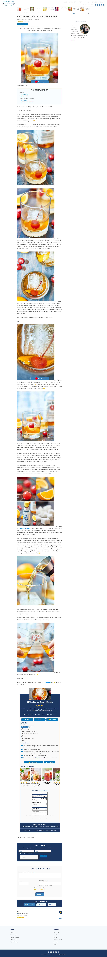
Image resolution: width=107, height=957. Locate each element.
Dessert (56, 942)
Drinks (24, 13)
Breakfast (56, 932)
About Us (73, 39)
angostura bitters (25, 528)
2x (23, 724)
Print (27, 719)
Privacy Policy (14, 942)
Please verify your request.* (26, 853)
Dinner (56, 937)
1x (21, 724)
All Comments (29, 905)
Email (43, 881)
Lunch (55, 935)
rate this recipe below (38, 757)
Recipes (20, 13)
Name (20, 881)
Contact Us (13, 939)
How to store (24, 100)
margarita (48, 682)
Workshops (13, 935)
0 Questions (41, 905)
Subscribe (43, 856)
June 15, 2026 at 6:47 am (22, 915)
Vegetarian (32, 837)
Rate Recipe (53, 719)
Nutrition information (27, 102)
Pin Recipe (50, 762)
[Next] (89, 9)
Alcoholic (29, 13)
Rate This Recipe (34, 762)
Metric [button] (32, 726)
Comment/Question (27, 872)
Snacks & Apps (58, 939)
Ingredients (24, 94)
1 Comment (37, 19)
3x (25, 724)
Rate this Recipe (39, 887)
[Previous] (18, 9)
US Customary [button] (24, 726)
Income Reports (14, 937)
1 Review (52, 905)
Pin (40, 719)
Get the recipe (25, 96)
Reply (61, 918)
